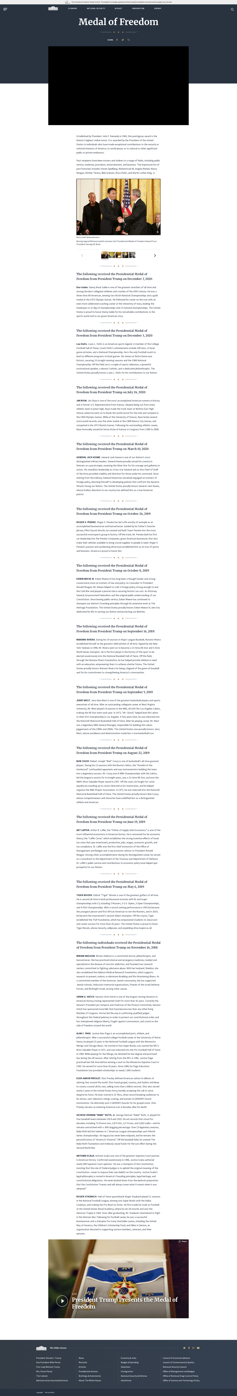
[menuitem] (117, 40)
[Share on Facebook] (117, 40)
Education (125, 1366)
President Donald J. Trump (48, 1358)
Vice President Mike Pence (48, 1362)
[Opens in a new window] (158, 232)
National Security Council (175, 1366)
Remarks (83, 1362)
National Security (96, 8)
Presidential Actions (88, 1371)
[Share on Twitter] (123, 40)
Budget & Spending (130, 1362)
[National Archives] (68, 2)
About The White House (90, 1380)
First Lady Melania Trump (48, 1366)
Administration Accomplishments (52, 1380)
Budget (118, 8)
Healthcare (126, 1380)
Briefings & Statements (90, 1376)
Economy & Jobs (128, 1358)
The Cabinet (42, 1376)
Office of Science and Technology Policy (181, 1380)
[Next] (154, 255)
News (81, 1358)
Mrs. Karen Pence (44, 1371)
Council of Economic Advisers (176, 1358)
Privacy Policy (49, 1392)
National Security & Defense (134, 1376)
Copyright (39, 1392)
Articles (82, 1366)
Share (184, 1241)
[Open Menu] (5, 9)
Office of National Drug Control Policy (180, 1376)
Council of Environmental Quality (178, 1362)
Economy (72, 8)
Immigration (138, 8)
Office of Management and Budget (179, 1371)
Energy (157, 8)
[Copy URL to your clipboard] (128, 40)
